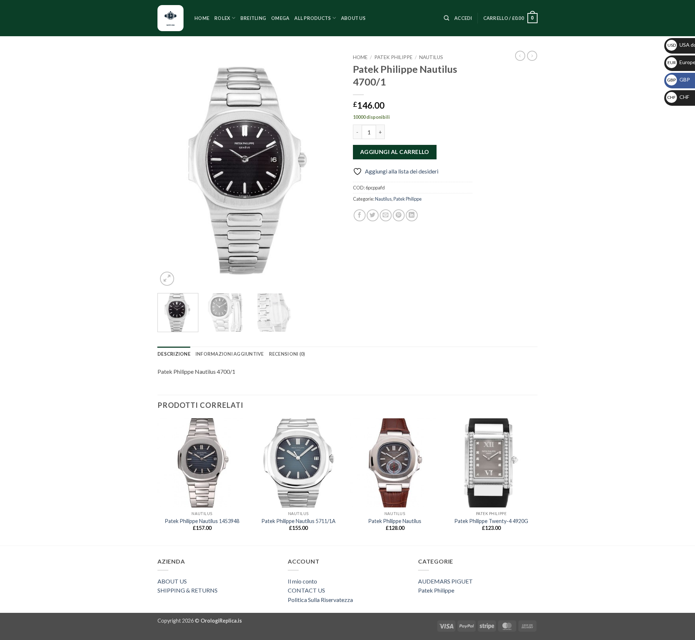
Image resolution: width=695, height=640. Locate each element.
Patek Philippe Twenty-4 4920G (491, 521)
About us (353, 18)
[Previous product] (532, 56)
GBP (678, 79)
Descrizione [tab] (173, 354)
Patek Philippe (393, 57)
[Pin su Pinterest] (399, 215)
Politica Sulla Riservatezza (320, 599)
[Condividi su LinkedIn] (412, 215)
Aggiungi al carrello (394, 152)
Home (201, 18)
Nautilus (431, 57)
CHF (678, 97)
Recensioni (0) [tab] (287, 354)
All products (312, 18)
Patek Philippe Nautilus (394, 521)
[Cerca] (446, 18)
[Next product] (520, 56)
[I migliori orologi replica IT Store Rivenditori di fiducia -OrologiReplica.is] (170, 18)
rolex (222, 18)
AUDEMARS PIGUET (445, 581)
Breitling (253, 18)
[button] (463, 18)
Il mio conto (302, 581)
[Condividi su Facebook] (360, 215)
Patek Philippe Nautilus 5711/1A (298, 521)
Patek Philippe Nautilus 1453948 (202, 521)
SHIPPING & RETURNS (187, 590)
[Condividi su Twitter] (373, 215)
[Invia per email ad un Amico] (386, 215)
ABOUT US (172, 581)
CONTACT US (306, 590)
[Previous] (170, 169)
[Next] (329, 169)
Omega (280, 18)
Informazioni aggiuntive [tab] (229, 354)
